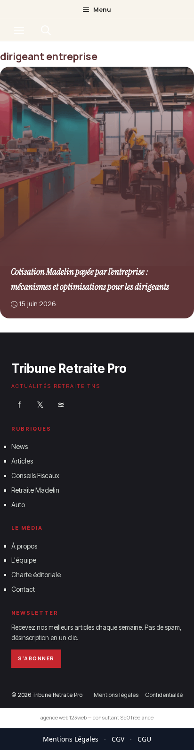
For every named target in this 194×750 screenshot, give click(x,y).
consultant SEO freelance (123, 717)
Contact (23, 589)
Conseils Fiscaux (35, 475)
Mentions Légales (70, 739)
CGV (118, 739)
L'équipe (23, 560)
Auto (18, 504)
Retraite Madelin (35, 490)
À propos (24, 545)
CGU (144, 739)
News (19, 446)
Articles (22, 461)
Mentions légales (116, 694)
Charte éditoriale (36, 575)
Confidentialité (164, 694)
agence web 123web (63, 717)
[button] (45, 30)
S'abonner (36, 658)
